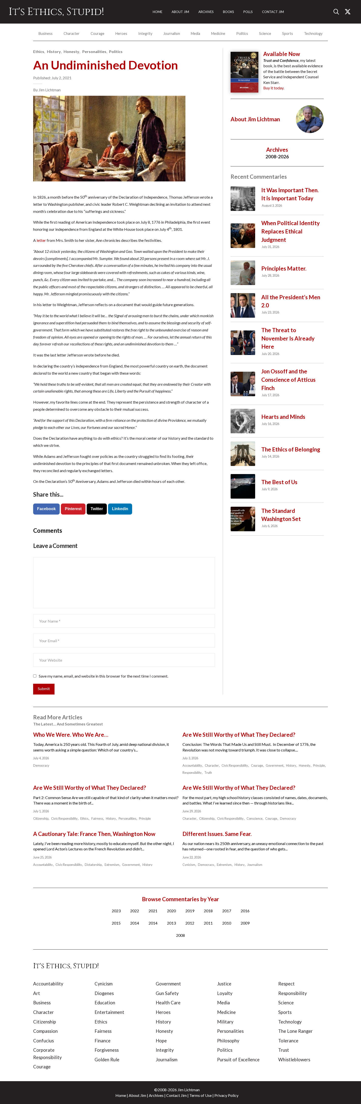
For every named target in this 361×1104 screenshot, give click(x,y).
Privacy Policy (226, 1095)
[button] (338, 12)
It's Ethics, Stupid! (56, 12)
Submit (44, 688)
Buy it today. (273, 87)
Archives (156, 1095)
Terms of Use (200, 1095)
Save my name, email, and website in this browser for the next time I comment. (103, 676)
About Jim (137, 1095)
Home (120, 1095)
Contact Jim (176, 1095)
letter (41, 240)
